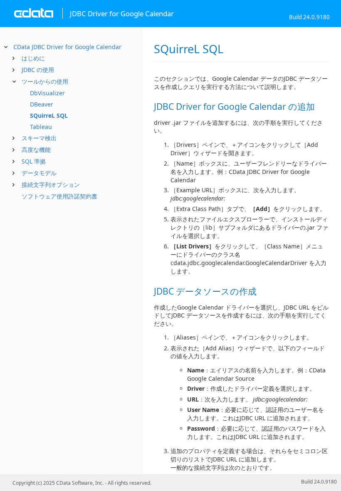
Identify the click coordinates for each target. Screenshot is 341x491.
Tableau (41, 127)
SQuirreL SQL (49, 115)
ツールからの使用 (45, 81)
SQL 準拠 (34, 161)
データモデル (39, 173)
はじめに (33, 58)
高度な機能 (36, 150)
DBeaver (41, 104)
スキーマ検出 (39, 138)
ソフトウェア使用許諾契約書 (59, 196)
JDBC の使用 (38, 70)
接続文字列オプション (51, 184)
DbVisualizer (47, 93)
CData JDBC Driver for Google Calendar (67, 47)
